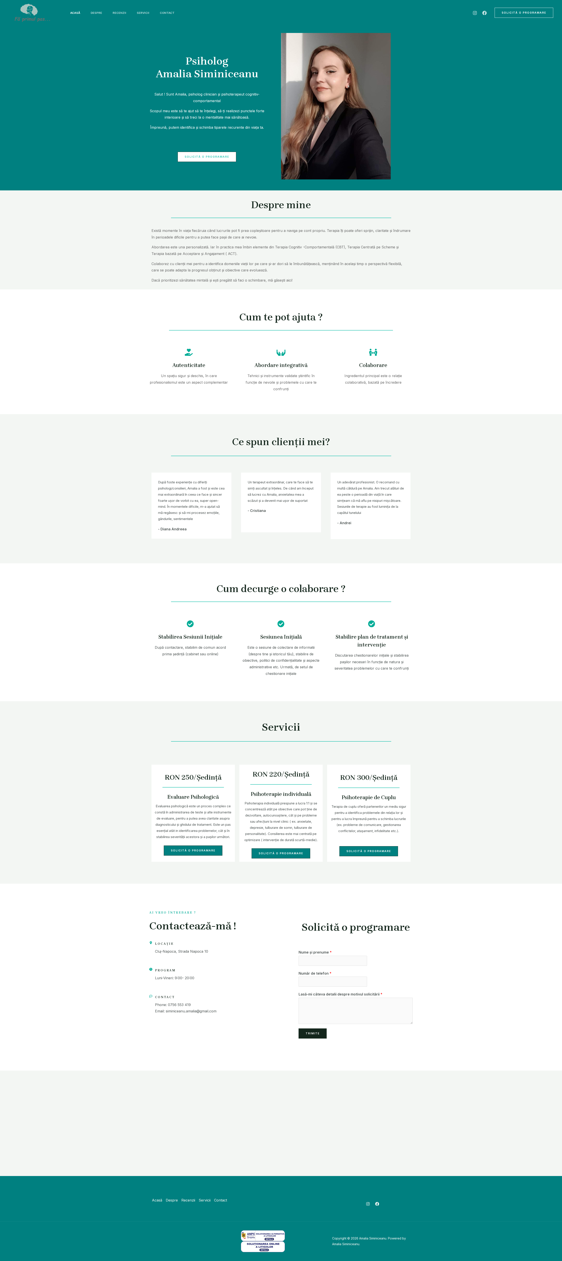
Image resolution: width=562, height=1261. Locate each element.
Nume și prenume (315, 952)
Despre (96, 12)
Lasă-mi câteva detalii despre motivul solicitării (340, 994)
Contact (167, 12)
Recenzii (119, 12)
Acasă (75, 12)
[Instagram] (475, 13)
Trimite (313, 1033)
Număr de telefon (315, 973)
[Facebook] (484, 13)
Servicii (143, 12)
